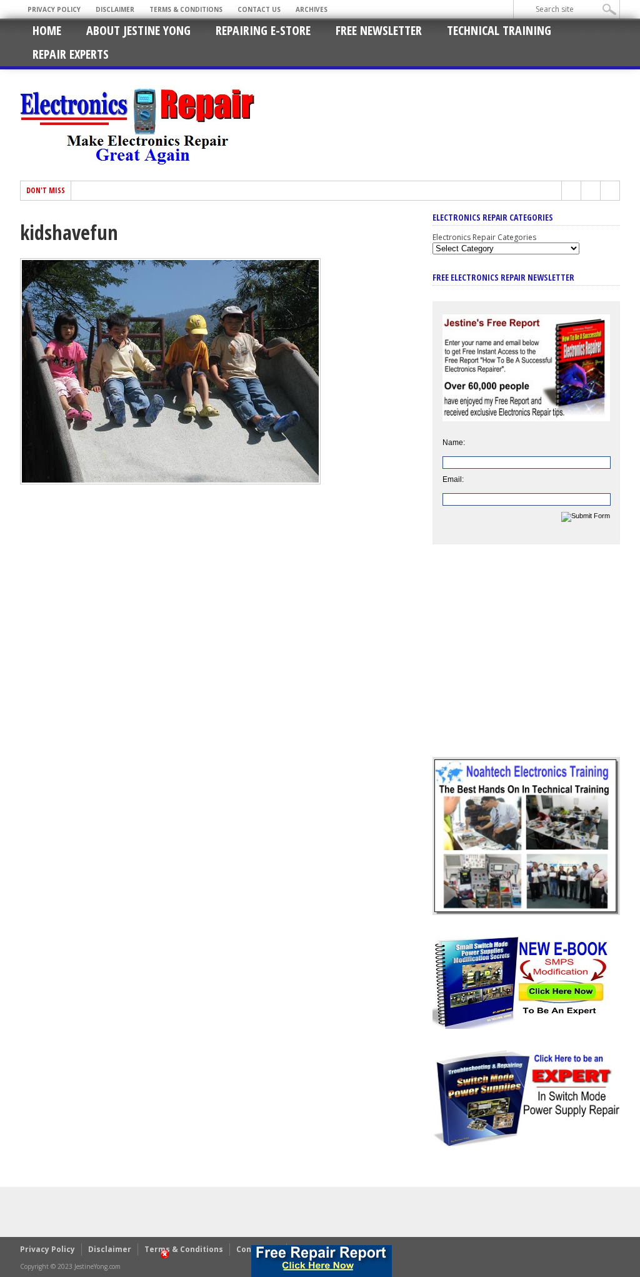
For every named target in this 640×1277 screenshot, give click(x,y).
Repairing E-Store (263, 30)
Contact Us (259, 9)
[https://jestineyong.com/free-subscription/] (321, 1261)
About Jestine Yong (138, 30)
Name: (453, 442)
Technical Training (499, 30)
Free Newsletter (379, 30)
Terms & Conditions (185, 9)
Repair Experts (70, 54)
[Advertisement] (526, 660)
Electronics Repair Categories (484, 237)
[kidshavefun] (170, 481)
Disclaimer (115, 9)
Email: (453, 479)
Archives (312, 9)
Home (46, 30)
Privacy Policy (54, 9)
